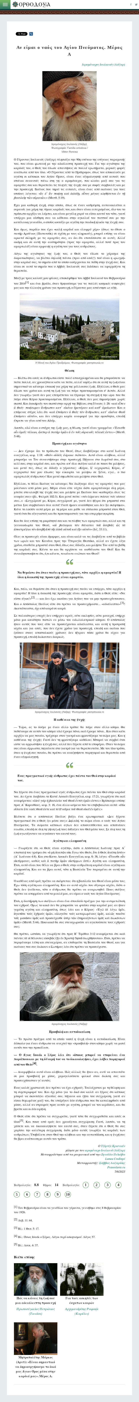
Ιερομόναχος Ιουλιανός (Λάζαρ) (103, 64)
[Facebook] (131, 4)
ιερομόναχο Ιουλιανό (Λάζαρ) (105, 1150)
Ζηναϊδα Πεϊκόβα (113, 1154)
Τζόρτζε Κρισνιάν (113, 1146)
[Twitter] (136, 4)
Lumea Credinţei (115, 1159)
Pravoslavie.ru (116, 1167)
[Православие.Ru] (32, 4)
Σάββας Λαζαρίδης (112, 1163)
